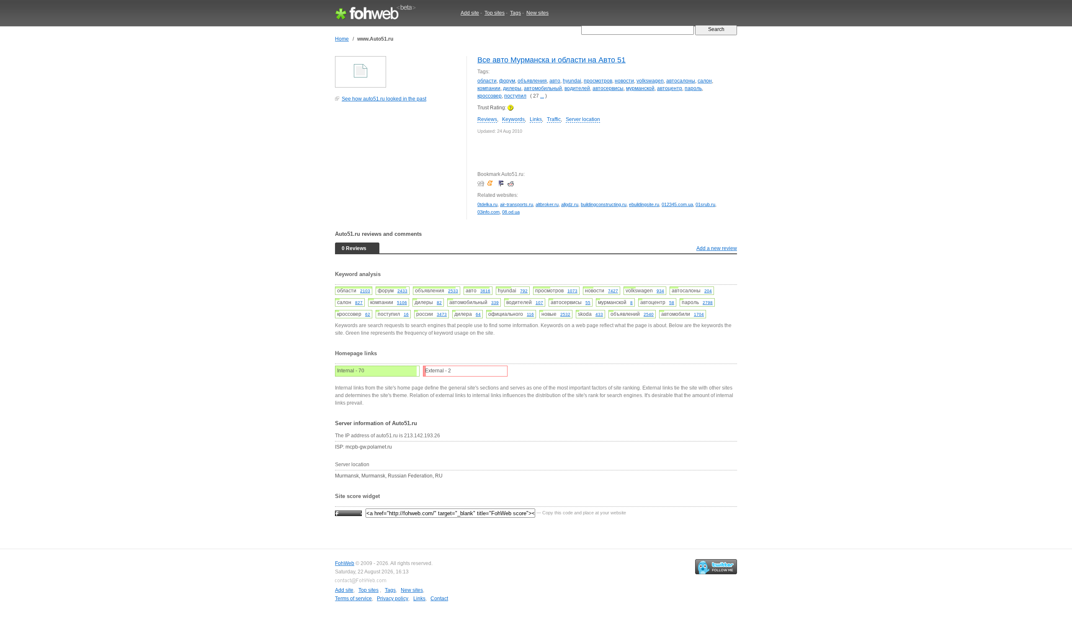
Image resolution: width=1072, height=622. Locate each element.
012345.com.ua (677, 204)
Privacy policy (392, 598)
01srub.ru (705, 204)
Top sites (494, 13)
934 (660, 291)
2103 (365, 291)
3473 (442, 314)
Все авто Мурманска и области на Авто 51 (551, 60)
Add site (470, 13)
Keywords (513, 119)
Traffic (554, 119)
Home (342, 39)
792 (524, 291)
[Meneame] (491, 183)
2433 (402, 291)
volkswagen (650, 81)
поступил (515, 96)
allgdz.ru (569, 204)
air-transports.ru (516, 204)
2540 (649, 314)
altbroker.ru (547, 204)
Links (536, 119)
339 (495, 302)
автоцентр (669, 88)
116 (530, 314)
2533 (453, 291)
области (487, 81)
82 (439, 302)
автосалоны (680, 81)
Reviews (487, 119)
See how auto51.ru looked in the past (384, 99)
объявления (532, 81)
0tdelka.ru (487, 204)
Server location (583, 119)
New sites (537, 13)
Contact (439, 598)
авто (554, 81)
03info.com (488, 211)
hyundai (572, 81)
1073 (572, 291)
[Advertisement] (398, 165)
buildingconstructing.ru (603, 204)
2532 (565, 314)
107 (539, 302)
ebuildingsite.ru (644, 204)
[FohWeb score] (348, 513)
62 (367, 314)
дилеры (512, 88)
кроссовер (489, 96)
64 (478, 314)
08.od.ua (511, 211)
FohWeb (344, 563)
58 (671, 302)
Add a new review (716, 248)
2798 (708, 302)
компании (488, 88)
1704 (699, 314)
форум (507, 81)
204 (708, 291)
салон (705, 81)
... (542, 96)
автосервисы (608, 88)
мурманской (640, 88)
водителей (577, 88)
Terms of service (353, 598)
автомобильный (543, 88)
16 (406, 314)
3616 (485, 291)
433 (599, 314)
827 (359, 302)
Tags (515, 13)
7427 (613, 291)
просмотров (598, 81)
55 (587, 302)
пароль (693, 88)
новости (624, 81)
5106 (402, 302)
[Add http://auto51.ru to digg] (481, 183)
